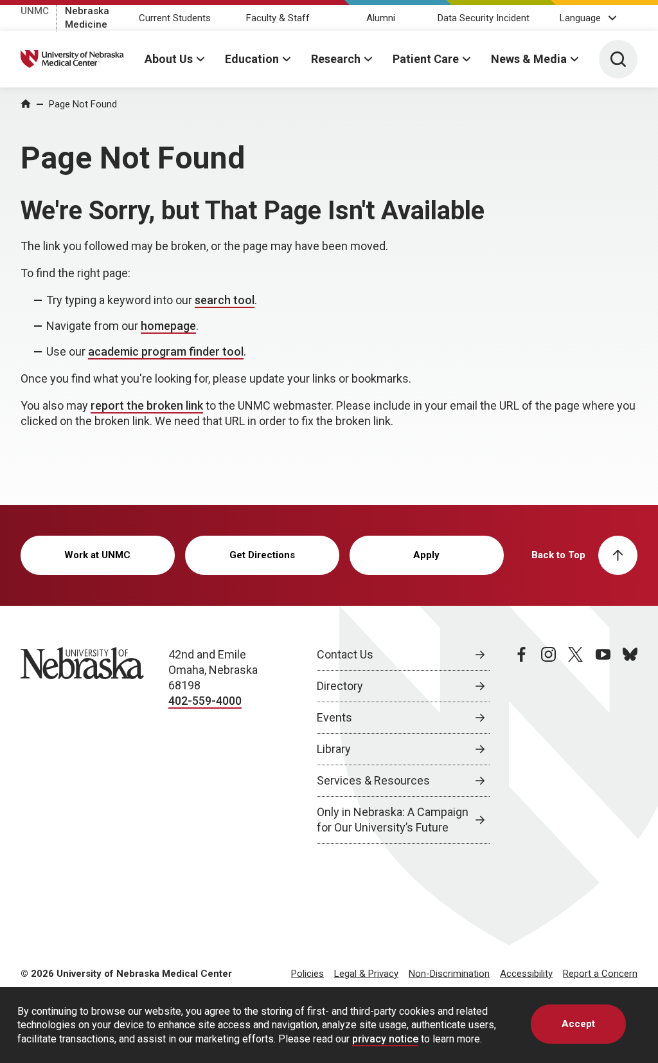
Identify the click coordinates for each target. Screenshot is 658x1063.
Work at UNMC (97, 555)
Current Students (175, 18)
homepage (168, 325)
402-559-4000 (205, 700)
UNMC (35, 11)
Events (334, 717)
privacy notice (385, 1039)
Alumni (380, 18)
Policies (307, 973)
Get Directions (262, 555)
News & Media (529, 59)
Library (334, 749)
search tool (224, 300)
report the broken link (147, 405)
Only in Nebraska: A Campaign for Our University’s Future (392, 819)
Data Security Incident (483, 18)
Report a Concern (600, 973)
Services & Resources (373, 780)
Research (335, 59)
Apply (426, 555)
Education (252, 59)
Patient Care (426, 59)
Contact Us (345, 654)
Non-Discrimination (449, 973)
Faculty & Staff (278, 18)
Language (580, 18)
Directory (340, 686)
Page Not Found (83, 104)
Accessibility (526, 973)
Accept (578, 1024)
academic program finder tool (166, 351)
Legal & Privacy (366, 973)
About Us (169, 59)
